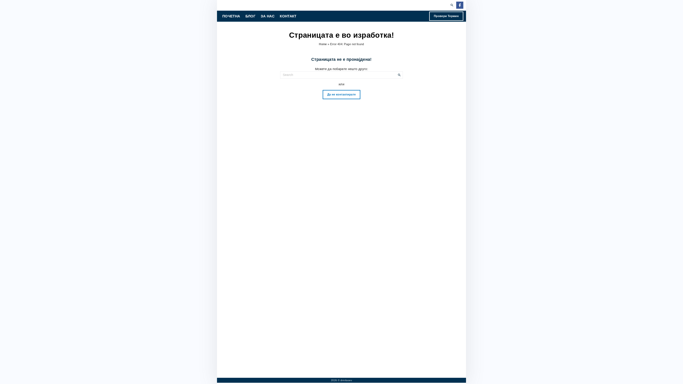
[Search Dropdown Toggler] (452, 5)
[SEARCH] (399, 74)
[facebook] (459, 5)
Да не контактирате (341, 94)
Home (323, 44)
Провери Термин (446, 16)
